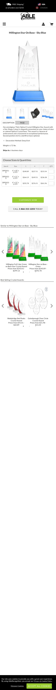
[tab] (8, 123)
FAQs (22, 123)
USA (43, 4)
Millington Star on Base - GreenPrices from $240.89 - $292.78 (38, 267)
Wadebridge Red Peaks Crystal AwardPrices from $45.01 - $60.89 (16, 321)
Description (8, 123)
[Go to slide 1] (23, 272)
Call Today (28, 209)
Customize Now (28, 200)
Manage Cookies (17, 686)
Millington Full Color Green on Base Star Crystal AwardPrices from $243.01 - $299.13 (16, 267)
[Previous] (3, 252)
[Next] (52, 252)
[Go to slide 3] (35, 272)
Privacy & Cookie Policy (43, 681)
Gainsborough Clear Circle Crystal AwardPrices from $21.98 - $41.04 (38, 321)
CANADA (43, 8)
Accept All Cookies (39, 686)
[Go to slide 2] (29, 272)
